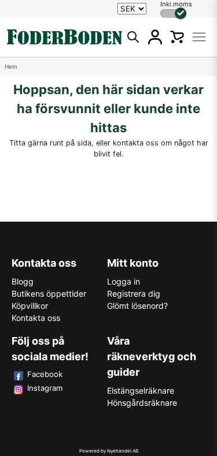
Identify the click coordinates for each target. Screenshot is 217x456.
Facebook (44, 374)
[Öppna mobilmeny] (199, 36)
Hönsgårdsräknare (142, 403)
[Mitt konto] (155, 36)
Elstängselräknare (140, 390)
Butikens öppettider (49, 293)
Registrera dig (133, 293)
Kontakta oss (36, 318)
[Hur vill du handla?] (173, 13)
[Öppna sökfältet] (133, 36)
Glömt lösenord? (137, 306)
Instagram (44, 388)
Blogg (23, 281)
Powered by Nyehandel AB (108, 451)
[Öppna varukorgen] (177, 36)
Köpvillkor (30, 306)
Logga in (123, 281)
